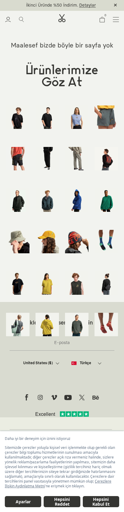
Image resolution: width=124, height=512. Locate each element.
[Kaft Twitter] (82, 397)
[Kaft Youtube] (68, 397)
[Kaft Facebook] (26, 397)
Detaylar (87, 5)
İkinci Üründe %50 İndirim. (52, 5)
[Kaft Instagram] (40, 397)
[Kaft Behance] (96, 397)
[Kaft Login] (8, 20)
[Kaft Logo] (62, 18)
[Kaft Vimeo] (54, 397)
